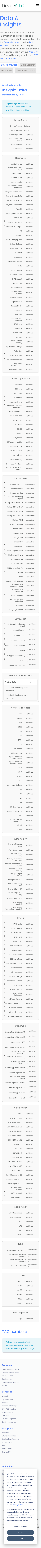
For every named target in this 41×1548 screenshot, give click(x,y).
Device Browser (12, 42)
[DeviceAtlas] (13, 7)
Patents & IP (7, 1442)
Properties (6, 70)
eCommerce (7, 1412)
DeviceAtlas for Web (10, 1369)
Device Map (7, 1379)
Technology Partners (10, 1439)
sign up (16, 103)
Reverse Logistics (9, 1419)
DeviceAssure (7, 1376)
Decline (20, 1538)
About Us (5, 1433)
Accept (20, 1532)
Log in (8, 103)
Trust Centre (7, 1449)
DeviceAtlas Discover (10, 1382)
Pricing (4, 1385)
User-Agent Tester (25, 70)
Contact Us (6, 1452)
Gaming (5, 1415)
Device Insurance (9, 1422)
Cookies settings (20, 1526)
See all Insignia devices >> (14, 85)
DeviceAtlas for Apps (10, 1372)
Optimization (7, 1399)
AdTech (5, 1396)
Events (4, 1445)
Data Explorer (28, 64)
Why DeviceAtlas (9, 1436)
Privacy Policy (18, 1505)
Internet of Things (9, 1406)
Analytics (5, 1402)
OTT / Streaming (9, 1409)
